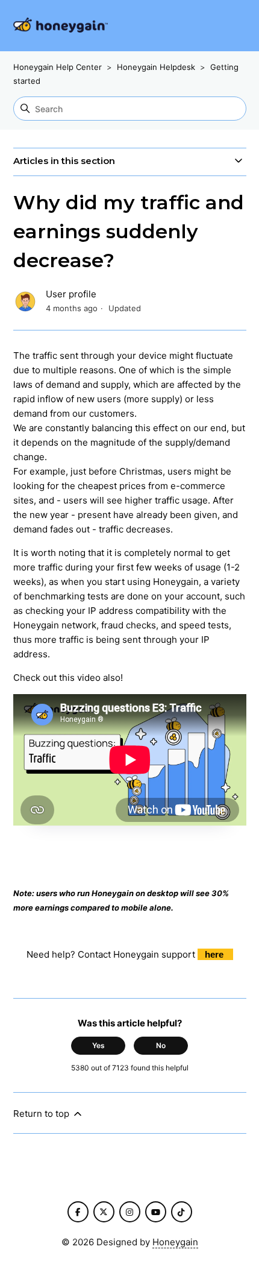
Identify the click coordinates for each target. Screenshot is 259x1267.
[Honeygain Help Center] (60, 25)
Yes (98, 1045)
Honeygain (175, 1242)
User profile (71, 294)
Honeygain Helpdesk (156, 67)
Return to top (42, 1113)
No (161, 1045)
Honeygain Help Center (57, 67)
